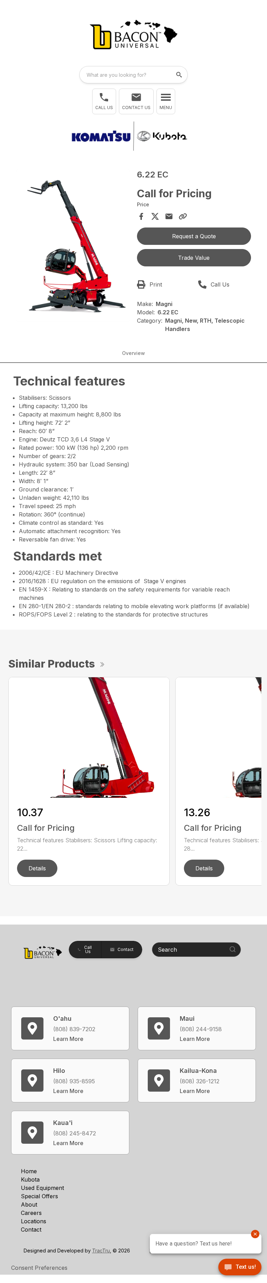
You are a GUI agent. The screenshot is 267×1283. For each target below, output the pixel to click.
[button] (104, 101)
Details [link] (37, 868)
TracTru (101, 1250)
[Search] (232, 949)
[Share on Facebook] (141, 216)
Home (29, 1171)
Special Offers (39, 1196)
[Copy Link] (183, 216)
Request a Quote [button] (194, 236)
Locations (33, 1221)
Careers (31, 1212)
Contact (31, 1229)
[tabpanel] (73, 246)
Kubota (30, 1179)
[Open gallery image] (73, 245)
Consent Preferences (39, 1267)
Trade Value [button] (194, 257)
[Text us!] (240, 1268)
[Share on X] (155, 216)
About (29, 1204)
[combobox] (133, 74)
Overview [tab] (133, 353)
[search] (179, 75)
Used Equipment (42, 1187)
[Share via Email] (169, 216)
